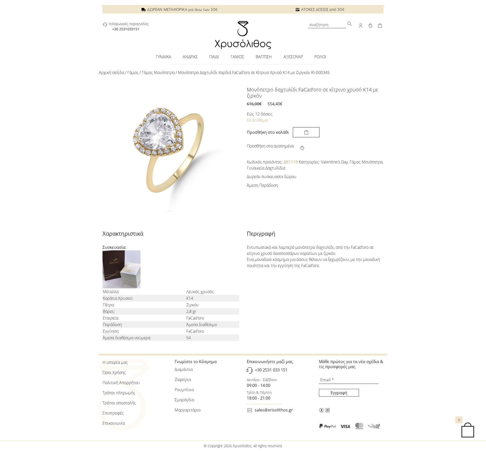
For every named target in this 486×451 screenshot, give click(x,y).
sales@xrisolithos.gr (274, 410)
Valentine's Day (334, 162)
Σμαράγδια (184, 400)
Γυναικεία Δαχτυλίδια (266, 168)
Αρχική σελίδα (111, 72)
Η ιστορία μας (115, 362)
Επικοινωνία (114, 423)
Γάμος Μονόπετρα (158, 72)
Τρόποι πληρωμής (119, 393)
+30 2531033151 (125, 29)
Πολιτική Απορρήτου (121, 382)
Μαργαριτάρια (187, 410)
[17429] (306, 132)
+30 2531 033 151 (271, 370)
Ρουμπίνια (184, 389)
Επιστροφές (113, 413)
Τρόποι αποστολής (119, 403)
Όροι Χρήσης (114, 372)
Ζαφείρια (183, 379)
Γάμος (132, 72)
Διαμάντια (184, 369)
